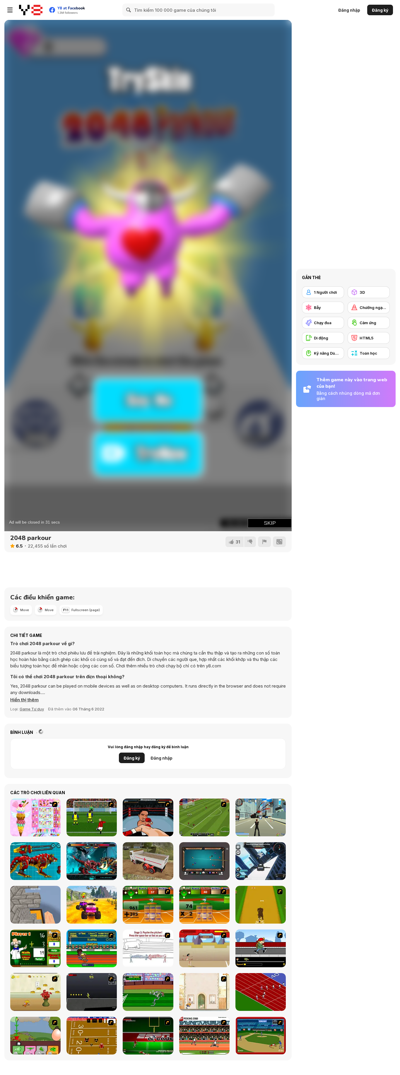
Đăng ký (380, 10)
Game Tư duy (32, 709)
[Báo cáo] (264, 541)
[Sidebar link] (10, 10)
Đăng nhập (349, 10)
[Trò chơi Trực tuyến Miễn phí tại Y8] (31, 10)
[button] (24, 700)
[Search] (128, 10)
